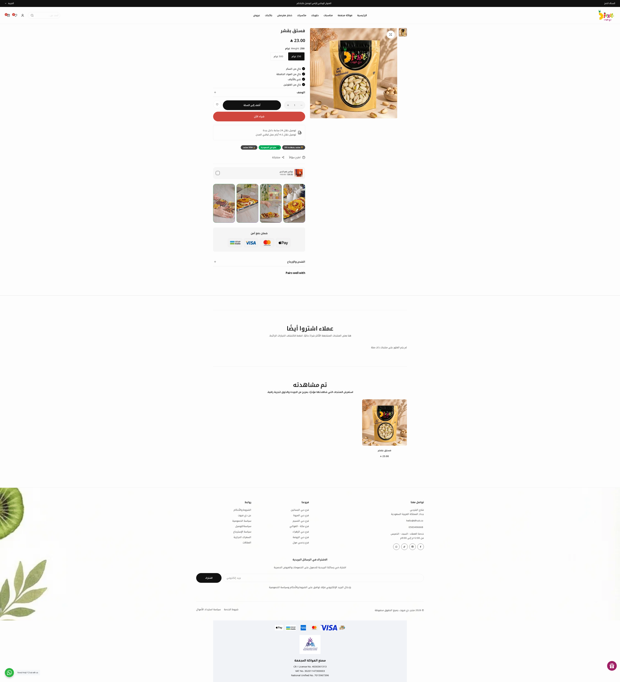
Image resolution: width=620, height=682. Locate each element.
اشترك (208, 578)
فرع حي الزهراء (301, 531)
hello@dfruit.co (414, 520)
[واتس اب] (396, 546)
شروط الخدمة (231, 609)
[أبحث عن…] (32, 15)
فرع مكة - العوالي (299, 526)
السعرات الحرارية (242, 537)
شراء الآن (259, 116)
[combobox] (44, 15)
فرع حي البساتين (300, 509)
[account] (22, 15)
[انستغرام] (412, 546)
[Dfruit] (606, 15)
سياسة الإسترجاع (242, 531)
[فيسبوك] (420, 546)
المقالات (247, 542)
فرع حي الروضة (301, 537)
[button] (273, 3)
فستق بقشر (384, 450)
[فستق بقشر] (384, 422)
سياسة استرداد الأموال (208, 609)
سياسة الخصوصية (241, 520)
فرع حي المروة (301, 515)
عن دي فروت (244, 515)
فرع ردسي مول (301, 542)
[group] (353, 73)
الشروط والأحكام (242, 509)
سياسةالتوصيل (243, 526)
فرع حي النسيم (301, 520)
